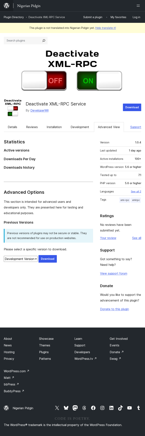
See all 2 (136, 191)
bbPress (11, 384)
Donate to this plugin (114, 309)
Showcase (46, 339)
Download (132, 107)
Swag (115, 359)
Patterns (45, 359)
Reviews (32, 127)
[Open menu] (139, 5)
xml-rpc (124, 200)
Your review (108, 238)
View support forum (113, 273)
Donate (117, 352)
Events (114, 345)
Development (80, 127)
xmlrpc (136, 200)
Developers (82, 352)
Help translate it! (105, 27)
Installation (54, 127)
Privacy (9, 359)
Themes (44, 345)
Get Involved (119, 339)
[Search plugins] (44, 40)
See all (136, 238)
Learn (78, 339)
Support (135, 127)
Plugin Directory (14, 17)
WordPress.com (16, 371)
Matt (9, 378)
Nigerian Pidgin (23, 408)
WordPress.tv (85, 359)
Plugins (44, 352)
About (8, 339)
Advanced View (109, 127)
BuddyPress (14, 391)
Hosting (9, 352)
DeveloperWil (39, 110)
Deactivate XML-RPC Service (56, 104)
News (8, 345)
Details (12, 127)
